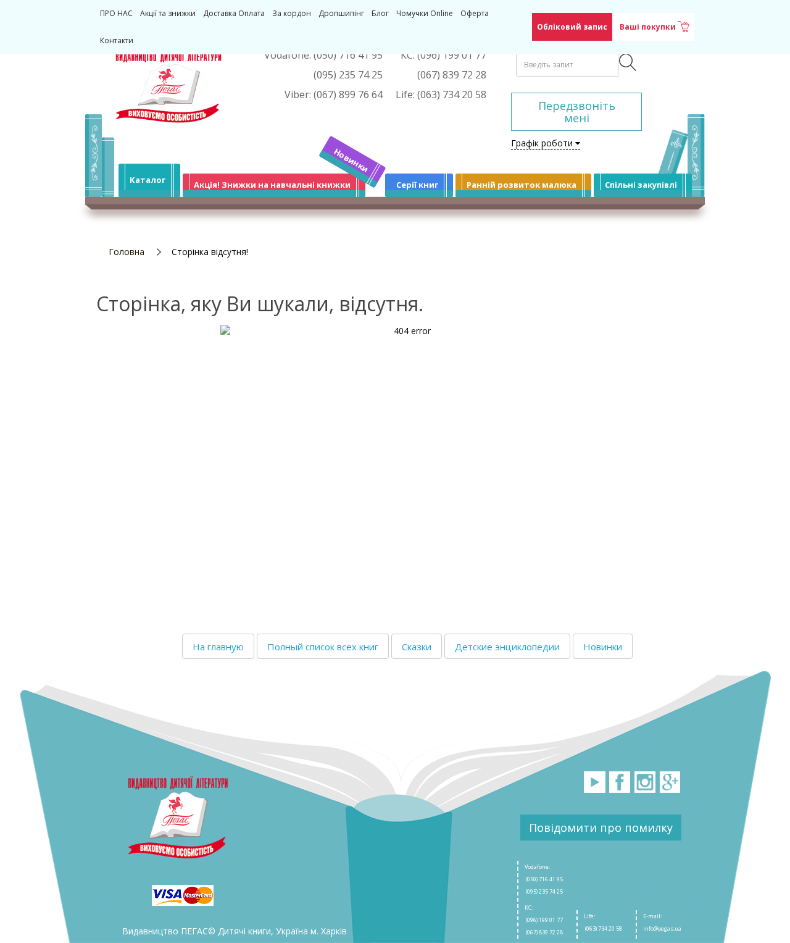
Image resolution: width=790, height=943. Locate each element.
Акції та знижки (168, 13)
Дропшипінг (341, 13)
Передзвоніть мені (576, 111)
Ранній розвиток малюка (521, 184)
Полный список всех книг (322, 646)
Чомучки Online (424, 13)
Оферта (474, 13)
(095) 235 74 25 (544, 891)
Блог (380, 13)
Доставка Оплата (234, 13)
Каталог (147, 179)
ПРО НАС (116, 13)
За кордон (291, 13)
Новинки (351, 160)
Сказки (416, 646)
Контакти (116, 40)
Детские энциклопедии (507, 646)
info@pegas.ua (662, 928)
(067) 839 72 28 (544, 932)
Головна (126, 252)
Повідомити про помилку (601, 827)
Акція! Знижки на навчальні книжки (272, 184)
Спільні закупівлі (641, 184)
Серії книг (417, 184)
